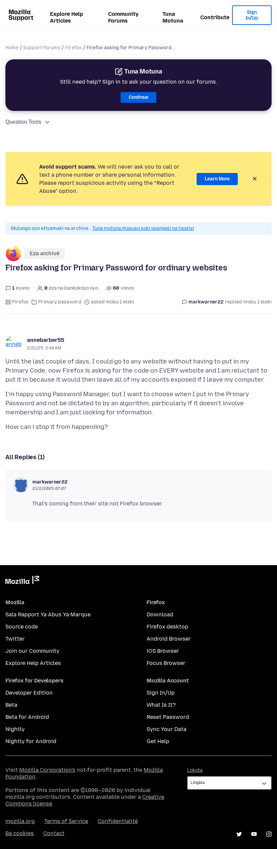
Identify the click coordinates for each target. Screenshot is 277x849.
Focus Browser (166, 663)
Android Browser (169, 639)
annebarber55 (45, 340)
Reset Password (168, 717)
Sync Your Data (166, 729)
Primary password (59, 302)
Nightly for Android (30, 741)
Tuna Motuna (172, 17)
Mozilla (22, 581)
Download (160, 614)
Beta (11, 705)
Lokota (195, 770)
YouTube (254, 834)
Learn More (217, 179)
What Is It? (161, 705)
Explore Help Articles (66, 17)
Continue (138, 97)
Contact (54, 833)
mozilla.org (20, 821)
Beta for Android (27, 717)
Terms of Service (66, 821)
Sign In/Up (252, 15)
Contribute (214, 17)
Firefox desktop (167, 626)
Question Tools (23, 122)
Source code (21, 626)
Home (12, 48)
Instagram (269, 834)
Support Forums (41, 48)
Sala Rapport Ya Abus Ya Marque (48, 614)
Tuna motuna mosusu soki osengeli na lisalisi (143, 228)
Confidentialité (118, 821)
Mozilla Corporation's (47, 770)
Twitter (15, 639)
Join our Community (32, 651)
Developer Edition (29, 693)
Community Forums (123, 17)
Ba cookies (19, 833)
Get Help (158, 741)
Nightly (15, 729)
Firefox (73, 48)
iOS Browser (163, 651)
